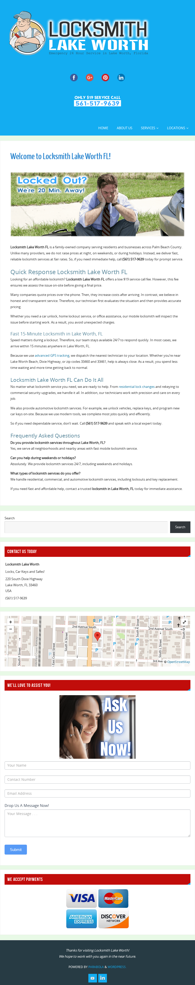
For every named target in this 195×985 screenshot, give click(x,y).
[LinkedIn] (102, 978)
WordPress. (117, 967)
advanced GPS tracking (52, 355)
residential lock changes (137, 386)
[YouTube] (92, 978)
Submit (16, 849)
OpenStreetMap (178, 662)
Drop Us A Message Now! (27, 805)
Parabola (96, 967)
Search (10, 518)
